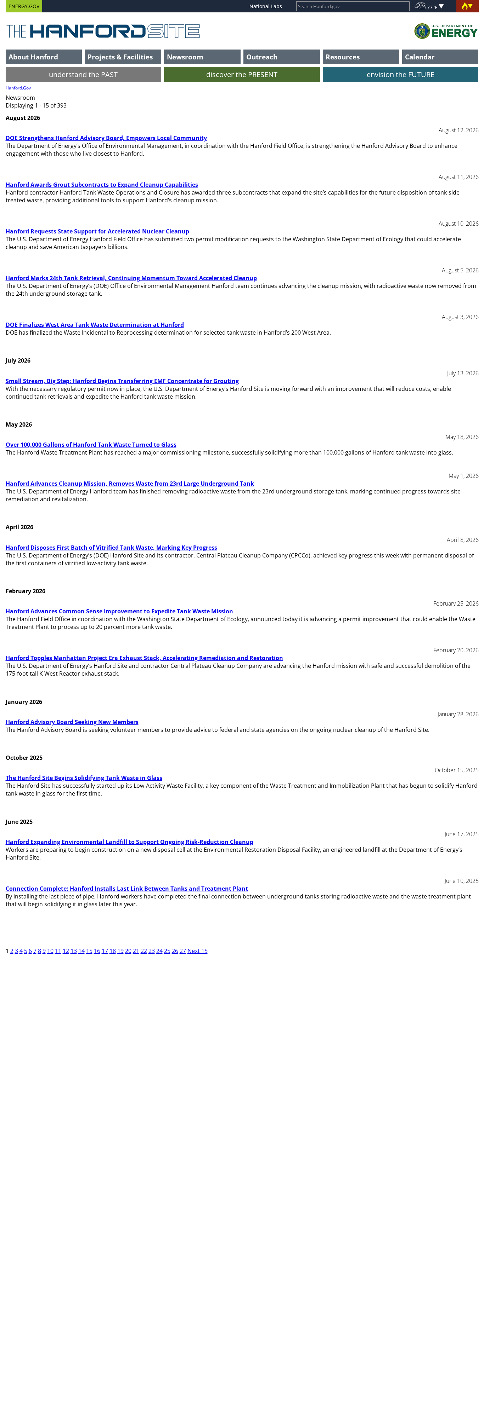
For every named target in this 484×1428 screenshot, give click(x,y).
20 (128, 951)
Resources (343, 56)
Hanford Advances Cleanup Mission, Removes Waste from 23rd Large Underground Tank (130, 483)
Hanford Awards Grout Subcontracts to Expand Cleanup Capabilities (102, 185)
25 (167, 951)
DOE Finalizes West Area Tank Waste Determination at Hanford (95, 325)
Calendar (420, 56)
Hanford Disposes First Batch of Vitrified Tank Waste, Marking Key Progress (111, 547)
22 (144, 951)
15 (89, 951)
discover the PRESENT (241, 74)
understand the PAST (83, 74)
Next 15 (197, 951)
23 (151, 951)
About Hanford (33, 56)
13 (74, 951)
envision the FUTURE (400, 74)
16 (97, 951)
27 (183, 951)
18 (112, 951)
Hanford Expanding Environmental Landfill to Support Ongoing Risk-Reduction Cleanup (129, 842)
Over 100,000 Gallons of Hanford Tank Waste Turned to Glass (91, 445)
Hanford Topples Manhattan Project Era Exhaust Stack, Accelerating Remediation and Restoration (144, 658)
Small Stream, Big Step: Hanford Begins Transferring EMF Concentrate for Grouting (122, 381)
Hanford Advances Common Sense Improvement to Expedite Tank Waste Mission (119, 611)
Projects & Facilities (120, 56)
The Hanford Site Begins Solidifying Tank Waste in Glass (84, 778)
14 (81, 951)
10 (50, 951)
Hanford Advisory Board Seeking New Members (72, 722)
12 (66, 951)
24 (159, 951)
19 (120, 951)
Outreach (261, 56)
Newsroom (185, 56)
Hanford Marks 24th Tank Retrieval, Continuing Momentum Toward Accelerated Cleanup (131, 278)
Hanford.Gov (18, 88)
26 (175, 951)
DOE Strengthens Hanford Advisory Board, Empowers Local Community (106, 138)
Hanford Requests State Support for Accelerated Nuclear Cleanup (97, 231)
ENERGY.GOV (24, 6)
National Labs (265, 6)
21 (136, 951)
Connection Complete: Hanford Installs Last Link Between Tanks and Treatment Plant (127, 888)
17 (105, 951)
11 (58, 951)
